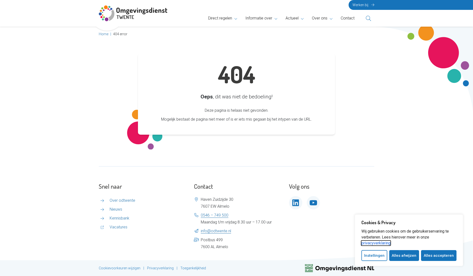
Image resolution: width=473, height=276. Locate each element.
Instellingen (374, 255)
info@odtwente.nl (216, 231)
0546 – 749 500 (214, 215)
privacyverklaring (375, 243)
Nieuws (116, 209)
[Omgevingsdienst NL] (339, 268)
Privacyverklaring (160, 268)
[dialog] (409, 240)
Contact (348, 18)
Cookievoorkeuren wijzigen (119, 268)
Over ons (319, 18)
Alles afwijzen (404, 255)
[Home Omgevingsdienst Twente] (133, 13)
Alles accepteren (439, 255)
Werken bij (360, 5)
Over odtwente (122, 200)
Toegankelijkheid (193, 268)
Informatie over (258, 18)
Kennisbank (119, 218)
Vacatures (118, 227)
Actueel (292, 18)
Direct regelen (220, 18)
